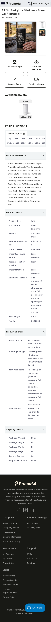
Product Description (16, 155)
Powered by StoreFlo (25, 613)
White (9, 143)
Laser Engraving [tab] (16, 133)
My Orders (7, 558)
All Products (32, 523)
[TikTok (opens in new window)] (25, 509)
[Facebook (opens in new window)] (32, 509)
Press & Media (9, 532)
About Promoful (10, 523)
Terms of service (10, 580)
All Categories (33, 527)
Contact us (32, 558)
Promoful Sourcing (11, 541)
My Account (8, 554)
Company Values (11, 527)
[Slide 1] (42, 24)
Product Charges (14, 331)
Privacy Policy (9, 575)
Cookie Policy (9, 597)
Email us (31, 563)
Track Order (8, 563)
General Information (12, 537)
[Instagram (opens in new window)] (18, 509)
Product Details (14, 212)
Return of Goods (10, 584)
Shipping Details (14, 429)
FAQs (29, 554)
